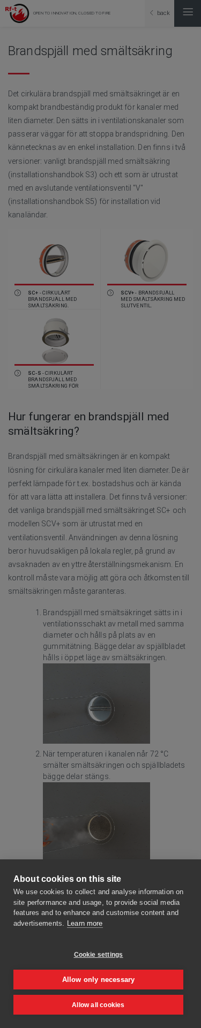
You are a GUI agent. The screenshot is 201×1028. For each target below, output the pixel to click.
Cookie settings (98, 954)
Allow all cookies (98, 1005)
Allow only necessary (98, 980)
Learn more (84, 923)
